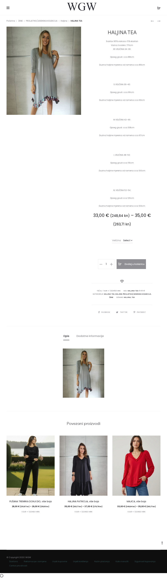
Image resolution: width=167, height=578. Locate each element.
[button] (101, 264)
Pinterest (141, 312)
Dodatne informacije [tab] (90, 336)
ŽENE (20, 20)
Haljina (127, 297)
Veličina (116, 240)
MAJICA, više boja (136, 501)
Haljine (64, 20)
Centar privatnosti (18, 565)
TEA (133, 297)
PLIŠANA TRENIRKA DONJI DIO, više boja (30, 501)
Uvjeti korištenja (80, 561)
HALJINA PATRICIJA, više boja (83, 501)
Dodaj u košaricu (134, 264)
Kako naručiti (122, 561)
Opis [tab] (66, 336)
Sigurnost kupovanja (145, 561)
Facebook (105, 312)
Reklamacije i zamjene (35, 561)
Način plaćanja (102, 561)
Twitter (124, 312)
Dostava (13, 561)
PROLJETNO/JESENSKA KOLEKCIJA (41, 20)
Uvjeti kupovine (59, 561)
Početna (11, 20)
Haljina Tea (109, 294)
